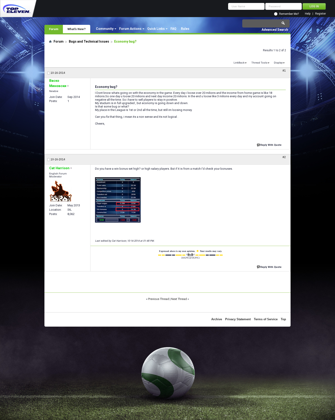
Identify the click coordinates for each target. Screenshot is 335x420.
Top (283, 319)
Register (320, 14)
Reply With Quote (270, 144)
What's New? (76, 29)
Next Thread (179, 299)
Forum (53, 29)
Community (104, 29)
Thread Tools (259, 62)
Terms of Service (266, 319)
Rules (185, 29)
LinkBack (239, 62)
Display (278, 62)
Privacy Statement (238, 319)
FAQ (173, 29)
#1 (284, 70)
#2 (284, 157)
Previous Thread (158, 299)
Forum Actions (130, 29)
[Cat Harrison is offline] (60, 190)
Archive (216, 319)
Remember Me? (289, 13)
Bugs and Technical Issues (89, 41)
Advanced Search (275, 29)
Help (307, 14)
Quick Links (156, 29)
